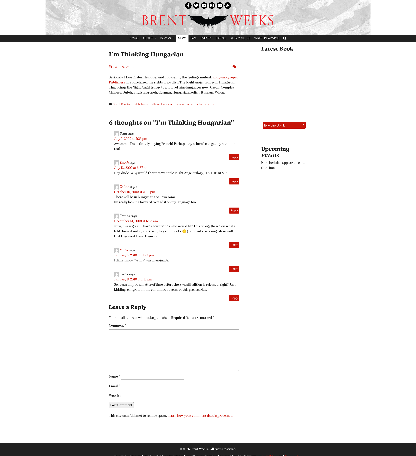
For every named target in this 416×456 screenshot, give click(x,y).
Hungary (179, 104)
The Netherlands (204, 104)
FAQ (193, 38)
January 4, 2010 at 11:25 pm (134, 255)
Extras (220, 38)
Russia (189, 104)
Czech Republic (122, 104)
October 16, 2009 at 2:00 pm (134, 192)
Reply (234, 157)
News (182, 38)
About (148, 38)
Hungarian (167, 104)
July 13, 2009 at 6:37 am (131, 168)
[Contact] (220, 5)
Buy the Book (274, 125)
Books (166, 38)
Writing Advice (266, 38)
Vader (124, 250)
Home (134, 38)
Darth (124, 163)
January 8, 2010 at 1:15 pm (133, 279)
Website (115, 396)
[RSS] (227, 5)
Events (206, 38)
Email (114, 386)
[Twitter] (196, 5)
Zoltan (125, 187)
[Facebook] (188, 5)
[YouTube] (204, 5)
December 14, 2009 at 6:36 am (136, 221)
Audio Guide (240, 38)
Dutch (136, 104)
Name (114, 377)
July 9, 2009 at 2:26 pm (130, 139)
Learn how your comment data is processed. (200, 416)
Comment (117, 326)
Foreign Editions (150, 104)
